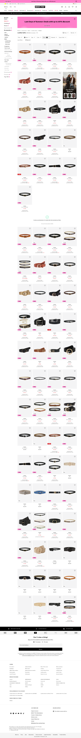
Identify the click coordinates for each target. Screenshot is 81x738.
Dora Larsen (58, 681)
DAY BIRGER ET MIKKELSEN (15, 683)
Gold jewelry (27, 674)
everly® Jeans (58, 672)
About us (17, 734)
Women (6, 6)
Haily (11, 686)
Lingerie (42, 668)
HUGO (57, 679)
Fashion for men (44, 674)
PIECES (39, 30)
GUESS (42, 684)
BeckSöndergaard (13, 681)
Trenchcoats (58, 668)
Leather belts (34, 30)
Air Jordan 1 (12, 666)
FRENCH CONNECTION (60, 683)
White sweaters (59, 666)
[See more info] (25, 69)
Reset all (28, 40)
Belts (29, 30)
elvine (42, 683)
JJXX (42, 686)
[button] (65, 33)
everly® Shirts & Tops (45, 670)
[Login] (65, 7)
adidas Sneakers (28, 666)
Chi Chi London (28, 681)
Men (11, 6)
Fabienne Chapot (28, 684)
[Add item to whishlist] (30, 44)
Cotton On (43, 681)
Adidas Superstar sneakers (30, 670)
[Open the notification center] (69, 7)
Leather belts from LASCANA (31, 693)
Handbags (12, 668)
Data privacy (31, 734)
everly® (11, 679)
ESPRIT (26, 683)
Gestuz (57, 684)
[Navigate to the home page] (16, 708)
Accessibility (55, 734)
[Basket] (76, 7)
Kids (15, 6)
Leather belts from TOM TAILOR (16, 693)
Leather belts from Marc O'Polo (47, 693)
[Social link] (11, 713)
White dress (27, 668)
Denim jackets (12, 672)
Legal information (47, 734)
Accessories (24, 30)
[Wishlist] (72, 7)
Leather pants (43, 672)
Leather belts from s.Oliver (61, 693)
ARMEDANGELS (28, 679)
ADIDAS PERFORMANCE (45, 679)
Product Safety (63, 734)
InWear (26, 686)
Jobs (26, 734)
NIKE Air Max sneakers (14, 670)
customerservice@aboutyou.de (28, 655)
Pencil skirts (27, 672)
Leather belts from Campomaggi (16, 695)
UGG (10, 684)
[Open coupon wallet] (62, 7)
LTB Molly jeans (59, 670)
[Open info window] (76, 1)
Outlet (7, 3)
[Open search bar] (76, 10)
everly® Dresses (13, 674)
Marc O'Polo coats (44, 666)
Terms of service (39, 734)
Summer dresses (59, 674)
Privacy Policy (21, 654)
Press (22, 734)
